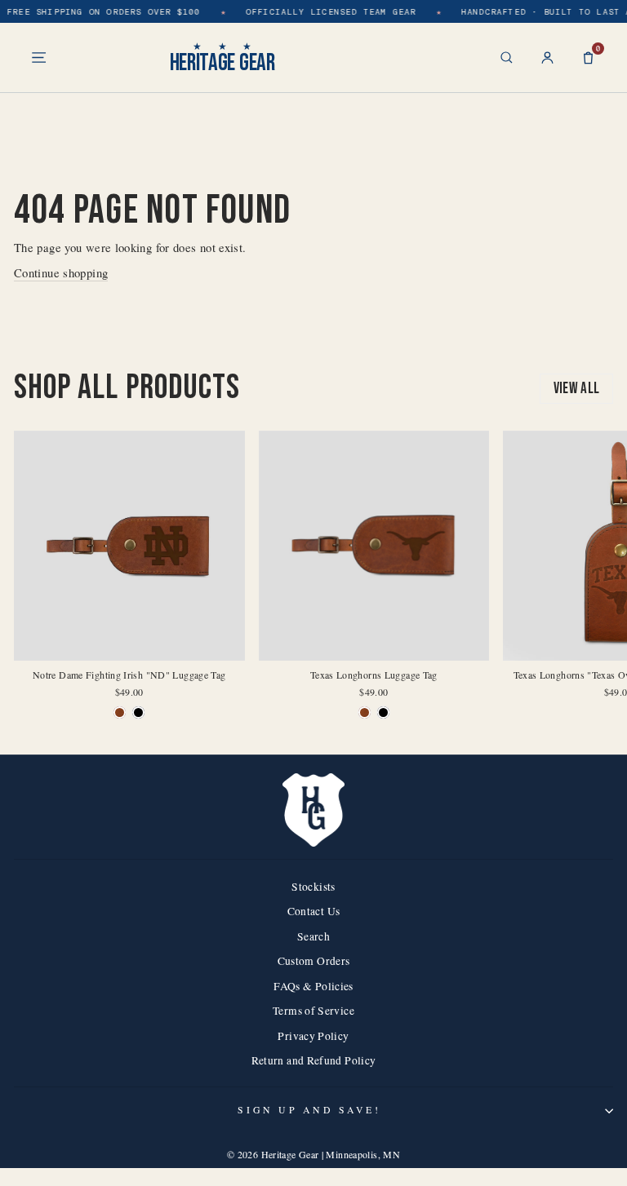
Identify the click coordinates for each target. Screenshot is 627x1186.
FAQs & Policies (313, 986)
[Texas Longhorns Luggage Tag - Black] (383, 712)
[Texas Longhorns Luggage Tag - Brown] (364, 712)
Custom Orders (314, 961)
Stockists (313, 886)
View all (577, 388)
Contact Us (313, 911)
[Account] (547, 57)
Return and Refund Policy (313, 1060)
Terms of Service (313, 1010)
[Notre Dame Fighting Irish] (119, 712)
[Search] (506, 57)
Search (313, 936)
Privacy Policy (313, 1036)
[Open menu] (38, 57)
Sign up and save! (309, 1110)
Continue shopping (61, 272)
